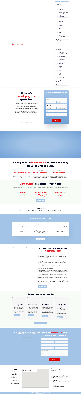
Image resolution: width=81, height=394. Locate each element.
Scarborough (61, 25)
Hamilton (60, 33)
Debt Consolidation (62, 13)
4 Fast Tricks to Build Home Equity (18, 305)
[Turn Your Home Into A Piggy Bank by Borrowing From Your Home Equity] (62, 299)
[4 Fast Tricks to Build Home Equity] (19, 299)
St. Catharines (61, 35)
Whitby (60, 73)
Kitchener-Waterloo (62, 36)
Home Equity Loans (62, 8)
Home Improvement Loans (63, 12)
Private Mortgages (62, 16)
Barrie (60, 32)
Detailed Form (59, 40)
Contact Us (59, 42)
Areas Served (59, 17)
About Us (59, 4)
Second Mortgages (62, 9)
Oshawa (60, 29)
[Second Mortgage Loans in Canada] (47, 299)
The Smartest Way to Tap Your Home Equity (33, 305)
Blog (58, 39)
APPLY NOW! (56, 120)
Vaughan (60, 24)
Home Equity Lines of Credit (63, 53)
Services (59, 49)
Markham (60, 28)
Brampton (60, 22)
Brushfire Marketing (42, 393)
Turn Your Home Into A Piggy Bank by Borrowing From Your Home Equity (62, 306)
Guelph (60, 80)
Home (58, 3)
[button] (62, 44)
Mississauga (61, 21)
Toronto (60, 62)
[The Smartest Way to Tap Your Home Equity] (33, 299)
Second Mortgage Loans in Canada (46, 305)
